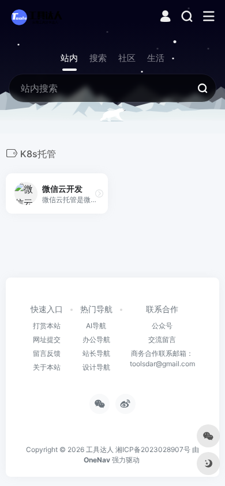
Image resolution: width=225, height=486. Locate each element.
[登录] (165, 17)
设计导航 (96, 367)
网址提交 (47, 339)
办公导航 (96, 339)
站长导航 (96, 353)
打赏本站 (47, 325)
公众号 (162, 325)
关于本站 (47, 367)
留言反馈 (47, 353)
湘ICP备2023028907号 (152, 449)
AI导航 (96, 325)
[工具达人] (36, 17)
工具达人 (100, 449)
